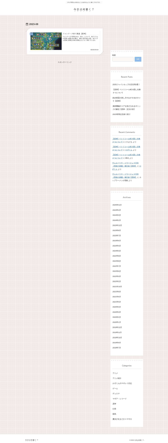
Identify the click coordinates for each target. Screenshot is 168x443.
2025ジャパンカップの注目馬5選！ (126, 84)
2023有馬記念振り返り (121, 114)
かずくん (128, 150)
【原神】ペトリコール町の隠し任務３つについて (127, 91)
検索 (114, 55)
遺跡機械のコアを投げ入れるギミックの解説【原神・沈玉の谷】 (127, 107)
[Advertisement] (65, 77)
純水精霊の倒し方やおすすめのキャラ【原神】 (127, 99)
